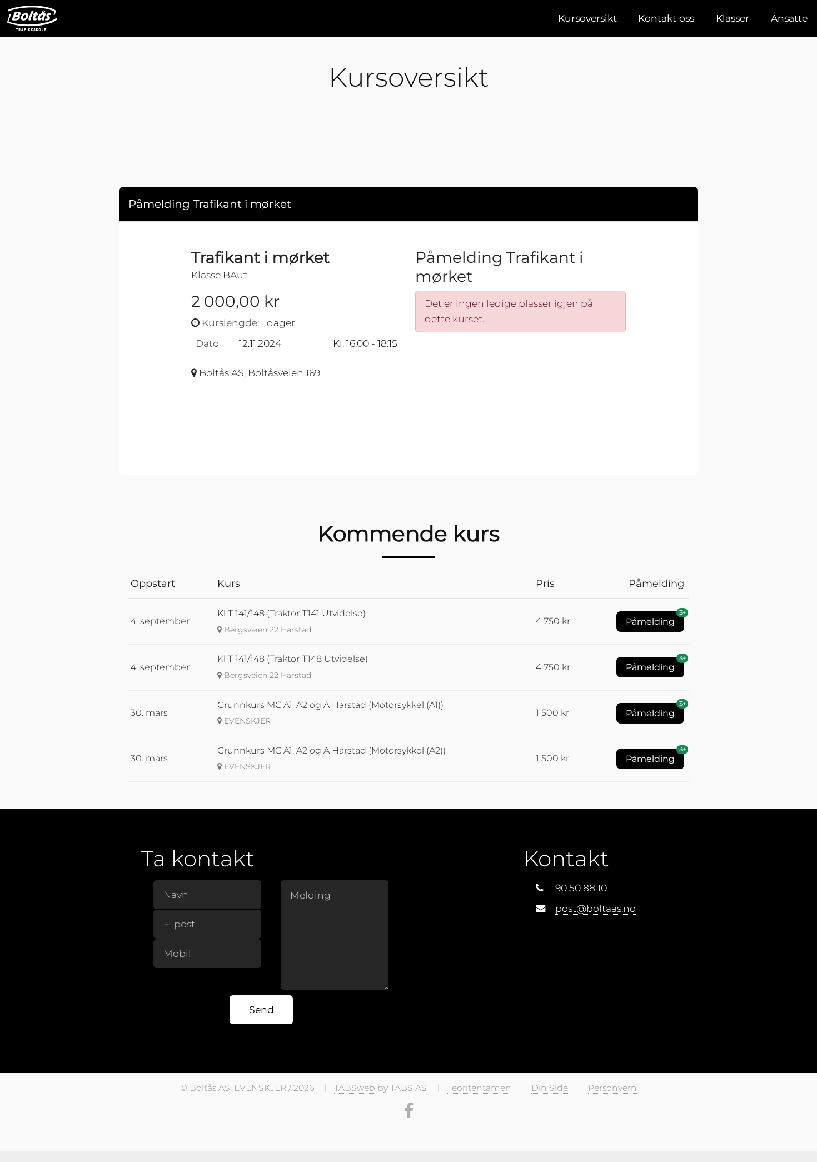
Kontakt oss (666, 18)
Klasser (732, 18)
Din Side (549, 1088)
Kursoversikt (587, 18)
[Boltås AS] (32, 18)
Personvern (612, 1088)
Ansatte (789, 18)
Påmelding (655, 619)
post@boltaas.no (595, 908)
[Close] (679, 202)
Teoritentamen (479, 1088)
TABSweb (354, 1088)
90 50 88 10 (581, 888)
